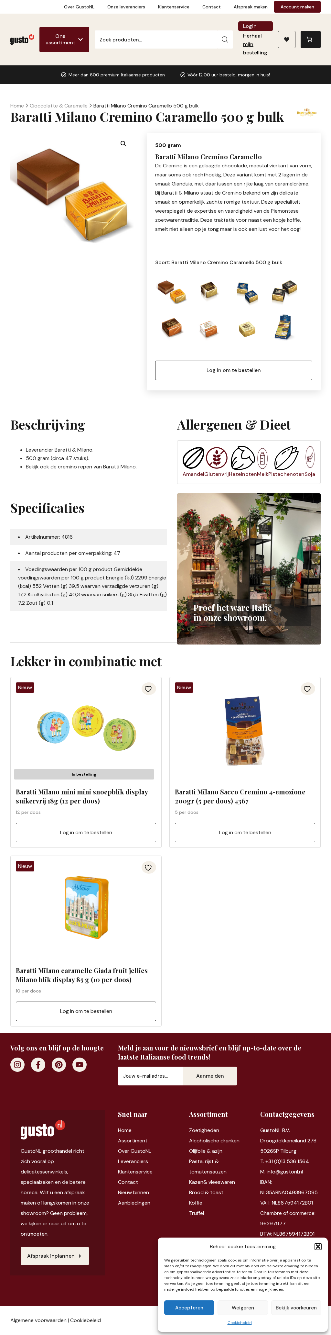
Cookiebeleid (240, 1322)
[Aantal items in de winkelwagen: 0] (311, 39)
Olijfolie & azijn (205, 1151)
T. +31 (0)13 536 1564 (284, 1161)
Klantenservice (173, 7)
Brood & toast (206, 1192)
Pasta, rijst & (204, 1161)
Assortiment (132, 1140)
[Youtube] (79, 1065)
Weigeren (243, 1308)
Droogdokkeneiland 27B (288, 1140)
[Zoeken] (225, 39)
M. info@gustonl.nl (281, 1171)
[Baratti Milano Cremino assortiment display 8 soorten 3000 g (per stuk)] (284, 329)
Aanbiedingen (134, 1202)
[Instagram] (17, 1065)
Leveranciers (133, 1161)
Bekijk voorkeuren (296, 1308)
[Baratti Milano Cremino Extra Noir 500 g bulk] (284, 292)
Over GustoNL (79, 7)
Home (17, 105)
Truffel (196, 1213)
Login (250, 26)
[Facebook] (38, 1065)
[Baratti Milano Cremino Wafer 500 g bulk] (247, 329)
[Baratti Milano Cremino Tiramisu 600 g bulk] (209, 329)
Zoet (194, 1130)
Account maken (297, 7)
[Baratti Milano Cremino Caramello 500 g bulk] (172, 292)
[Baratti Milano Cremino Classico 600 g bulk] (247, 292)
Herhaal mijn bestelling (255, 44)
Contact (211, 7)
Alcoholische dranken (214, 1140)
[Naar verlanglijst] (286, 39)
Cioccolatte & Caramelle (59, 105)
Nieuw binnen (133, 1192)
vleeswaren (221, 1182)
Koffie (195, 1202)
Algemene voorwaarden (38, 1320)
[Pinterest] (59, 1065)
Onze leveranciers (126, 7)
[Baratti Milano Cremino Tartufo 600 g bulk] (172, 329)
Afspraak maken (251, 7)
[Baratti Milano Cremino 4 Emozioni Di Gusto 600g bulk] (209, 292)
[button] (318, 1246)
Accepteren (189, 1308)
